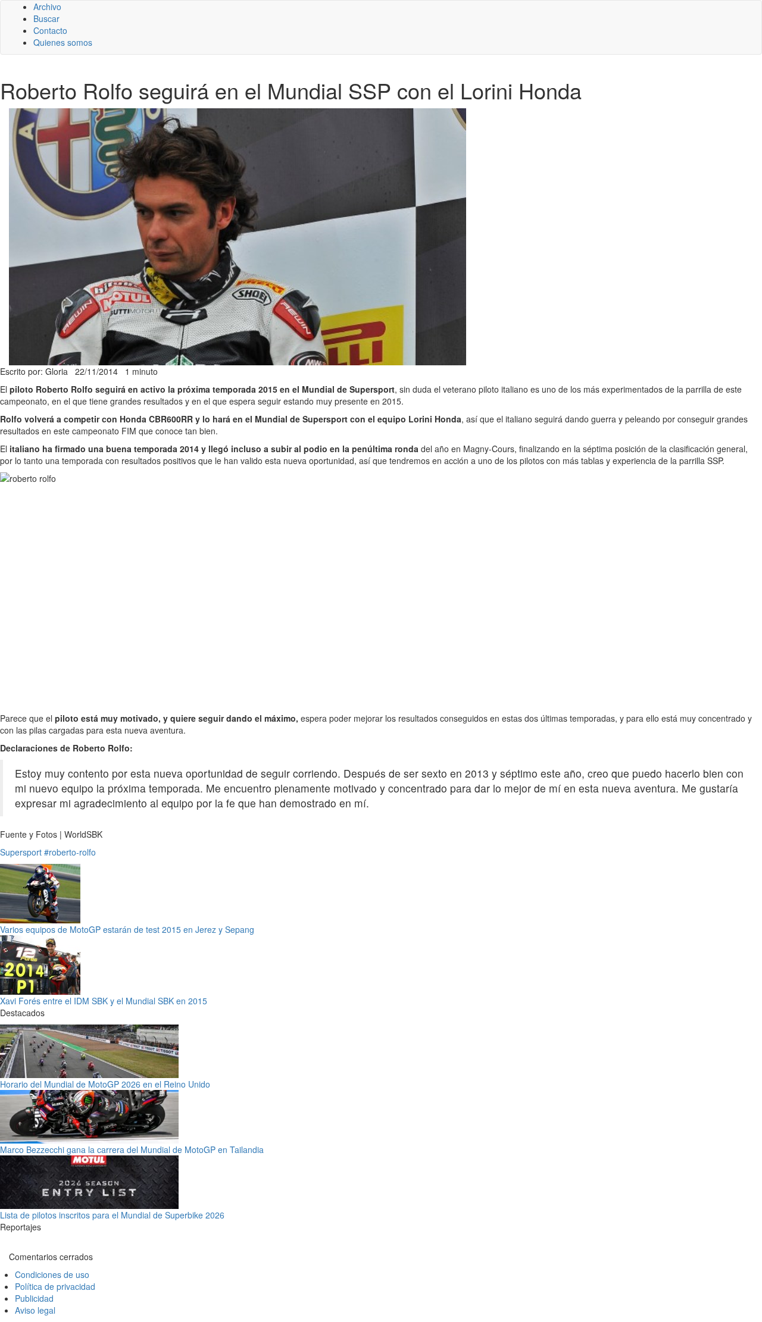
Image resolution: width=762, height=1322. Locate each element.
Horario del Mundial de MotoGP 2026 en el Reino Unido (105, 1084)
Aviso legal (35, 1310)
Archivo (47, 6)
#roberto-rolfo (70, 852)
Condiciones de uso (52, 1274)
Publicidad (34, 1298)
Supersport (21, 852)
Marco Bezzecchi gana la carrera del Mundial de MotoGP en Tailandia (132, 1149)
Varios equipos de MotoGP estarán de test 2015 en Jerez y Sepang (127, 929)
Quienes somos (62, 42)
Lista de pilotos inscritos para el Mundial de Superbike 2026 (112, 1215)
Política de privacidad (55, 1286)
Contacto (50, 30)
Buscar (46, 18)
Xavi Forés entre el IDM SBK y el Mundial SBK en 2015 (103, 1001)
